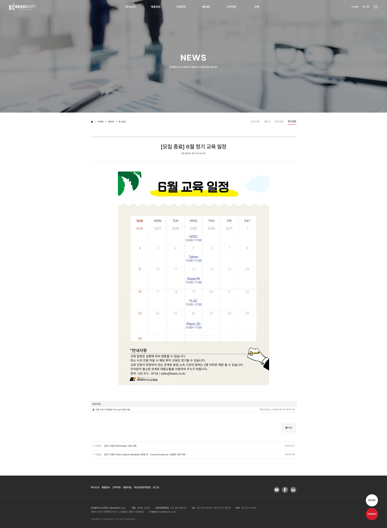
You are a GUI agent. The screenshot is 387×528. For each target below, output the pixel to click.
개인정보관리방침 (142, 487)
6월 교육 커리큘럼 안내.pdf (108, 410)
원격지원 (372, 500)
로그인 (156, 487)
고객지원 (116, 487)
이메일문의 (371, 514)
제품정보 (105, 487)
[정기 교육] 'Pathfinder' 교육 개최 (120, 446)
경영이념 (127, 487)
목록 (290, 427)
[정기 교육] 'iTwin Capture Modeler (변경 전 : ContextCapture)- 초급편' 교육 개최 (144, 454)
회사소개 (95, 487)
